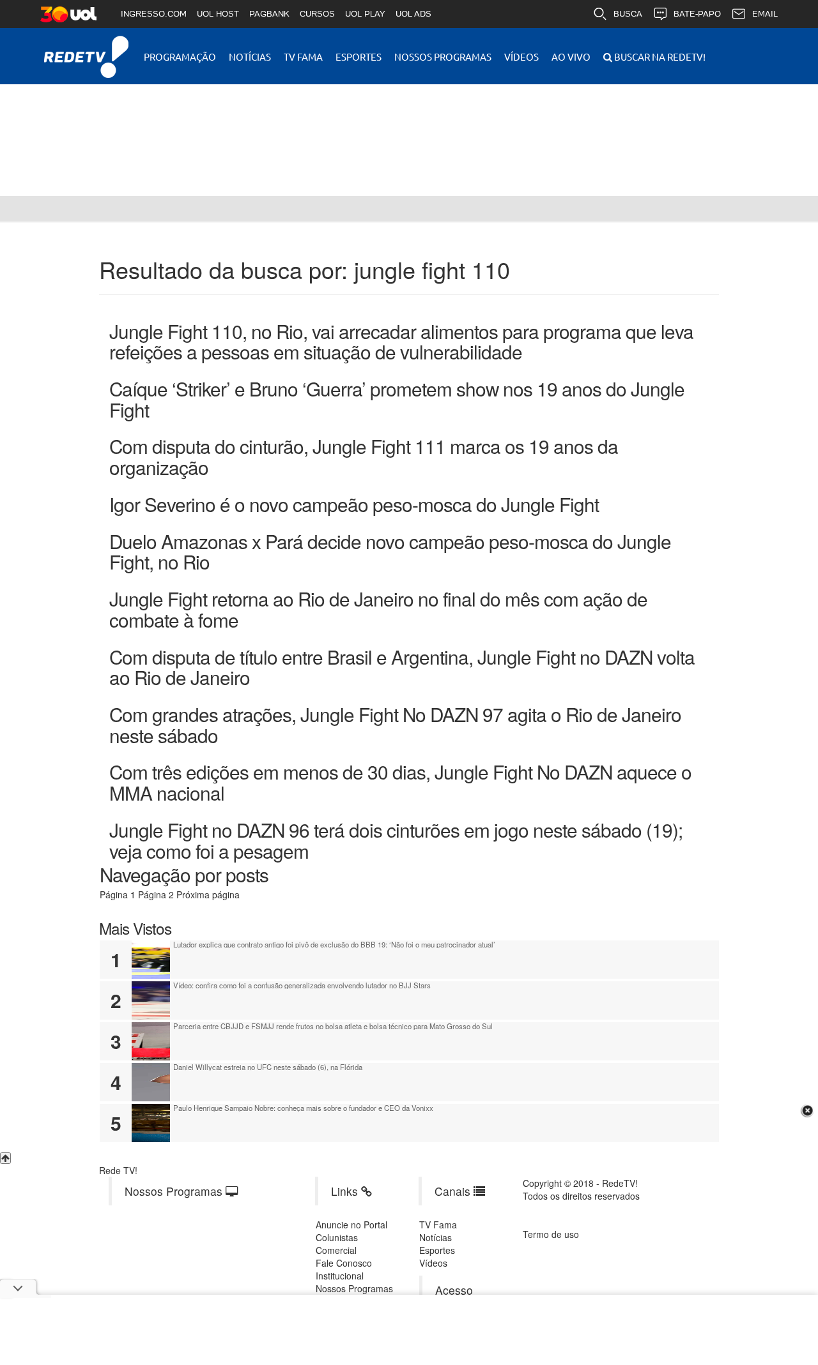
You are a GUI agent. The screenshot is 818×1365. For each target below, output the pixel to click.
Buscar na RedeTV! (659, 56)
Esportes (359, 56)
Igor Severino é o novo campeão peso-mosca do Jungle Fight (354, 503)
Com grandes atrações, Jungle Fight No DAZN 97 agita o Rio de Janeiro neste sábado (395, 724)
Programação (180, 56)
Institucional (340, 1275)
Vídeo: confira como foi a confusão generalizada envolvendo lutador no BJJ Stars (302, 985)
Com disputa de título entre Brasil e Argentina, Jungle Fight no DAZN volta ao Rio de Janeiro (402, 667)
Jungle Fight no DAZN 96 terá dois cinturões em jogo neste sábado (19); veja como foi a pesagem (396, 840)
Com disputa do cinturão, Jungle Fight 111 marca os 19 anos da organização (363, 456)
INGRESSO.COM (154, 14)
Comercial (336, 1250)
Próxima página (208, 894)
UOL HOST (218, 14)
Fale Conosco (344, 1262)
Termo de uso (551, 1234)
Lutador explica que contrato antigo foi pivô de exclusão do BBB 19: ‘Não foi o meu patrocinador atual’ (334, 944)
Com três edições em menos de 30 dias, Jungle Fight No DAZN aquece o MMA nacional (400, 782)
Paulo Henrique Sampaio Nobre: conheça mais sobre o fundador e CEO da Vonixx (303, 1108)
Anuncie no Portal (351, 1224)
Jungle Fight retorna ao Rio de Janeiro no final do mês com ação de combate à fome (378, 609)
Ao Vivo (571, 56)
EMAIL (765, 14)
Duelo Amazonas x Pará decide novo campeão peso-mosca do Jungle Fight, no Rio (390, 551)
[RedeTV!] (13, 209)
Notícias (250, 56)
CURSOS (317, 14)
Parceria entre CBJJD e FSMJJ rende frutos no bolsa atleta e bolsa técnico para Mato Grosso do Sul (333, 1026)
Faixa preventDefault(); (207, 130)
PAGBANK (269, 14)
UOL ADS (413, 14)
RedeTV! (86, 48)
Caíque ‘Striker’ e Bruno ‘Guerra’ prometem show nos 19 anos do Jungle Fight (396, 399)
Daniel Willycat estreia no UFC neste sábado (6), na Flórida (267, 1067)
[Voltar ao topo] (5, 1158)
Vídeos (521, 56)
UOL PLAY (365, 14)
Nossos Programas (442, 56)
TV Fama (303, 56)
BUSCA (628, 14)
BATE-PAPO (697, 14)
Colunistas (337, 1237)
